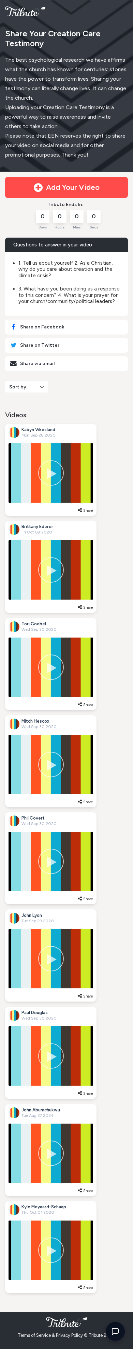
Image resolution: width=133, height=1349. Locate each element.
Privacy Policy (69, 1335)
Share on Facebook (41, 327)
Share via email (37, 363)
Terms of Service (34, 1335)
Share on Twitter (39, 345)
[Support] (115, 1331)
